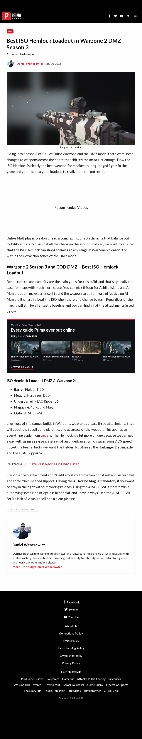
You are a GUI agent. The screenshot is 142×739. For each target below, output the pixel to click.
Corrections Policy (71, 633)
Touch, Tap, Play (54, 690)
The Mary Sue (32, 690)
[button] (135, 16)
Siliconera (115, 679)
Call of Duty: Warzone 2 (22, 509)
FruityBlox (74, 690)
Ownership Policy (71, 655)
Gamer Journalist (73, 684)
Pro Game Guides (32, 679)
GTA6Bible (111, 690)
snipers (45, 435)
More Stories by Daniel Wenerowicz (37, 566)
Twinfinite (52, 679)
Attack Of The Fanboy (91, 679)
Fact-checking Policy (71, 648)
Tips (10, 31)
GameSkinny (95, 684)
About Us (71, 626)
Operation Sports (117, 684)
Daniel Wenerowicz (30, 63)
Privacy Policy (71, 663)
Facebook (73, 602)
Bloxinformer (92, 690)
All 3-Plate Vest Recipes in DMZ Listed (50, 464)
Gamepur (68, 679)
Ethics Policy (71, 640)
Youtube (73, 617)
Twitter (73, 609)
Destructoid (52, 684)
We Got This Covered (27, 684)
